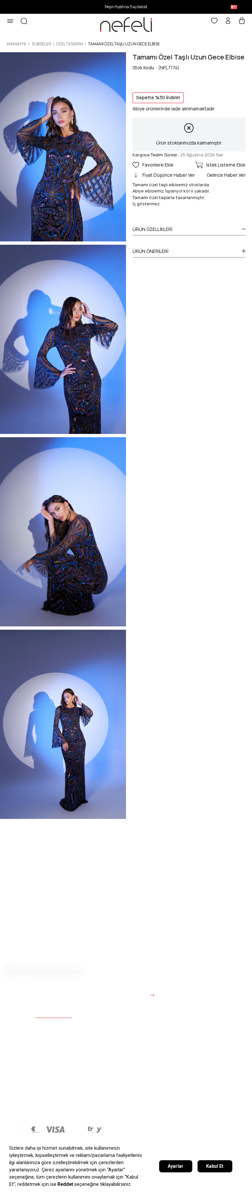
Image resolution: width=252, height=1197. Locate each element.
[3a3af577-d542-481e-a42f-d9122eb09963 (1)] (54, 1129)
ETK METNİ (82, 1093)
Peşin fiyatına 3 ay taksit (126, 7)
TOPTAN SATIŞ (181, 1106)
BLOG (144, 1106)
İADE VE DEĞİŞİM (196, 1093)
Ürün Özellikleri (152, 229)
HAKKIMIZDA (22, 1106)
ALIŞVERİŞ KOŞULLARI (135, 1093)
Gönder (134, 994)
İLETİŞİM (114, 1106)
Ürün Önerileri (150, 251)
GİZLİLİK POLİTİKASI (32, 1093)
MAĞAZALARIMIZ (71, 1106)
